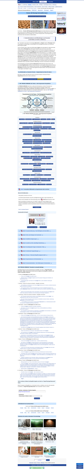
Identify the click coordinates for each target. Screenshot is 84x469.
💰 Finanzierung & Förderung (37, 134)
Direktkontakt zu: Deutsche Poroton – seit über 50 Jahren (37, 79)
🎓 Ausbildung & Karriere (41, 184)
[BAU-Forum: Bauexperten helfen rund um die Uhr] (19, 6)
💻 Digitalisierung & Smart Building (46, 152)
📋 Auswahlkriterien (37, 130)
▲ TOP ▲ (80, 465)
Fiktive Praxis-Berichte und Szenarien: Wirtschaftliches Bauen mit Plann (34, 330)
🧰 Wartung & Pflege (37, 158)
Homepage (48, 4)
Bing (25, 407)
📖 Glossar (48, 119)
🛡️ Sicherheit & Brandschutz (35, 152)
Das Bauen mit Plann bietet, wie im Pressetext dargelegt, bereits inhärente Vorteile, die (37, 327)
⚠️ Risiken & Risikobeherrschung (24, 128)
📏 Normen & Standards (27, 180)
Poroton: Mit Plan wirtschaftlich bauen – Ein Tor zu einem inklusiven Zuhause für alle (37, 315)
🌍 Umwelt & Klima (48, 169)
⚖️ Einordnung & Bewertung (35, 128)
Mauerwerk (40, 10)
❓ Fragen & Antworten (36, 119)
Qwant (43, 407)
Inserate (35, 4)
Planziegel (46, 10)
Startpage (47, 407)
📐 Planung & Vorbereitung (25, 156)
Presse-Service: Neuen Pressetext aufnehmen (37, 16)
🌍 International (49, 184)
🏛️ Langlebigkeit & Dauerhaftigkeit (37, 148)
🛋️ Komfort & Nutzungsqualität (27, 141)
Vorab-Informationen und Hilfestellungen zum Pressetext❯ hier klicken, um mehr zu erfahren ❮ (37, 38)
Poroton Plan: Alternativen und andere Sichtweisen (31, 306)
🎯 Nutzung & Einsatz (49, 156)
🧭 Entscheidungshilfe (44, 128)
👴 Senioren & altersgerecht (37, 143)
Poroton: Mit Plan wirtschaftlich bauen (28, 276)
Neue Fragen (45, 6)
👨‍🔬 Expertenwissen (28, 119)
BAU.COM (35, 1)
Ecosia (39, 407)
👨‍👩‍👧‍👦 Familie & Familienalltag (28, 143)
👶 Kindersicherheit (48, 141)
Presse (29, 4)
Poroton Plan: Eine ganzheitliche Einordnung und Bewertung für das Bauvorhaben (36, 351)
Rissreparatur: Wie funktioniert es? (49, 428)
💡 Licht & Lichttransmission (45, 180)
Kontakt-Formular (43, 227)
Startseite (31, 462)
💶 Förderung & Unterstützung (45, 158)
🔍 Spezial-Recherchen (33, 184)
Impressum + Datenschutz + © (42, 465)
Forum (27, 6)
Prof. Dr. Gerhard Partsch (24, 209)
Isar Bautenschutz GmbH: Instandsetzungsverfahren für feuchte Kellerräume (24, 442)
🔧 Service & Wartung (41, 156)
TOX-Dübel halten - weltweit (49, 441)
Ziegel (51, 10)
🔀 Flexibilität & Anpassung (28, 158)
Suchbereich (21, 394)
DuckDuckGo (33, 407)
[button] (37, 207)
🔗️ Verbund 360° (21, 119)
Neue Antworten (38, 6)
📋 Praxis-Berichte (25, 184)
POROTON (34, 10)
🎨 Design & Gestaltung (46, 143)
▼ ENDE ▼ (80, 467)
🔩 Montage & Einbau (37, 165)
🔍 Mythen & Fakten (52, 128)
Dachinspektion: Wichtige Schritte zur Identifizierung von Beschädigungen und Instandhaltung (37, 442)
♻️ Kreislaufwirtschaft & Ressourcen (39, 169)
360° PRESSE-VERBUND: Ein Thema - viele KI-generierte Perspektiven (35, 90)
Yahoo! (52, 407)
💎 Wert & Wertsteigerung (47, 134)
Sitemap (42, 462)
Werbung (54, 4)
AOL (29, 407)
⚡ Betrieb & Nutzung (34, 156)
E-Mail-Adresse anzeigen (32, 227)
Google (21, 407)
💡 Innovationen (43, 119)
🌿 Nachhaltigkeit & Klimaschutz (27, 169)
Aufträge (41, 4)
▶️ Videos (53, 119)
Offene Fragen (51, 6)
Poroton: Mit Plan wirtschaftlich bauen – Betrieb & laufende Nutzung (34, 340)
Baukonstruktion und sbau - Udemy (29, 368)
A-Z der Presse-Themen (32, 8)
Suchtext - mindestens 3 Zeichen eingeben (27, 390)
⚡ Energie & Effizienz (26, 152)
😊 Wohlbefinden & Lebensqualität (38, 141)
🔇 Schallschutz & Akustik (36, 180)
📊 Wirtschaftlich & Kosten (27, 134)
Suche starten (37, 398)
